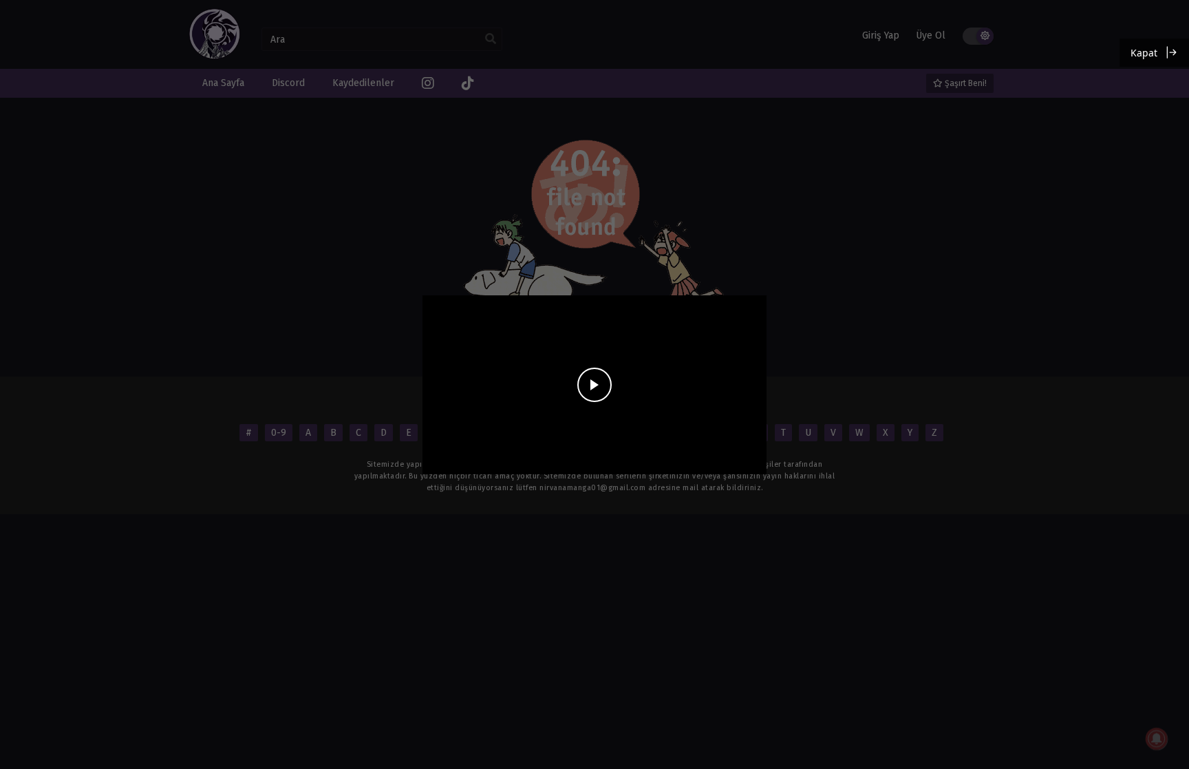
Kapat (1144, 52)
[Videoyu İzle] (594, 384)
